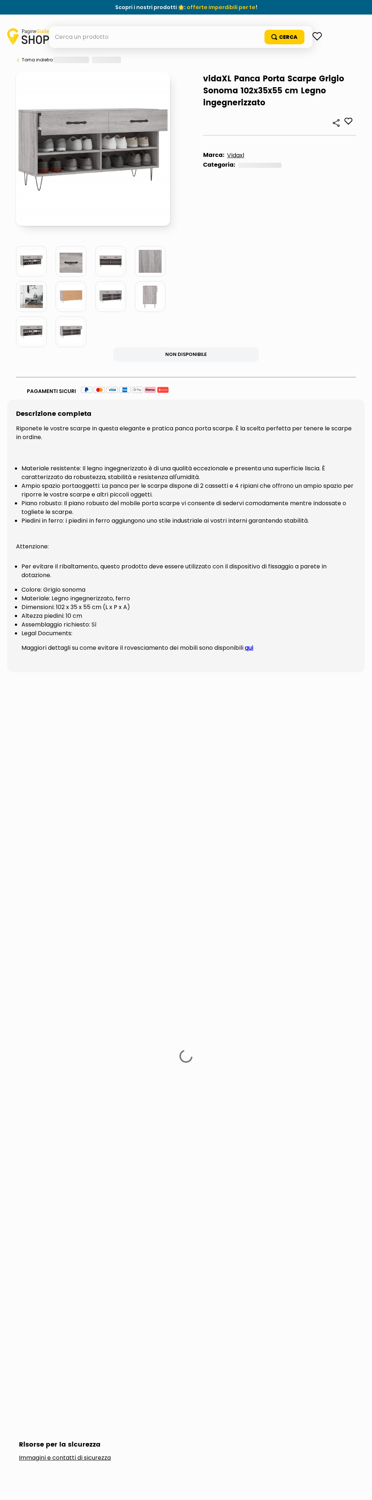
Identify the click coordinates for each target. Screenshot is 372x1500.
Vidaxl (48, 342)
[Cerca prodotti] (328, 59)
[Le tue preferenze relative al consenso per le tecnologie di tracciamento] (359, 1487)
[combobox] (186, 59)
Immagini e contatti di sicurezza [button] (65, 789)
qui (249, 611)
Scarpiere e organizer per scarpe (99, 352)
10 (123, 254)
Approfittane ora (219, 7)
